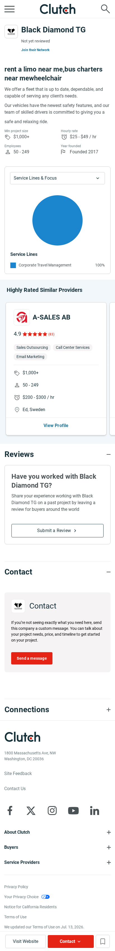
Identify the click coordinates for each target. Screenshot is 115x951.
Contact (67, 941)
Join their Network (35, 50)
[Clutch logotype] (57, 9)
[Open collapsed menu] (9, 9)
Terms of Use (15, 917)
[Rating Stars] (34, 334)
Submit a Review (54, 530)
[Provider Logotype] (11, 31)
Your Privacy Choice (21, 897)
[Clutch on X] (31, 810)
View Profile (56, 425)
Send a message (32, 658)
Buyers (11, 847)
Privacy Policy (16, 887)
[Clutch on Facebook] (9, 810)
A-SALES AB (51, 317)
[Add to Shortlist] (102, 941)
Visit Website (25, 941)
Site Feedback (18, 773)
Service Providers (22, 862)
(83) (51, 334)
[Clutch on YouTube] (73, 810)
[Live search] (105, 9)
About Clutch (17, 832)
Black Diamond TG (53, 29)
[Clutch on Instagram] (52, 810)
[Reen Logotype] (22, 317)
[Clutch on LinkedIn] (94, 810)
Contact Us (15, 788)
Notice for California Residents (30, 907)
